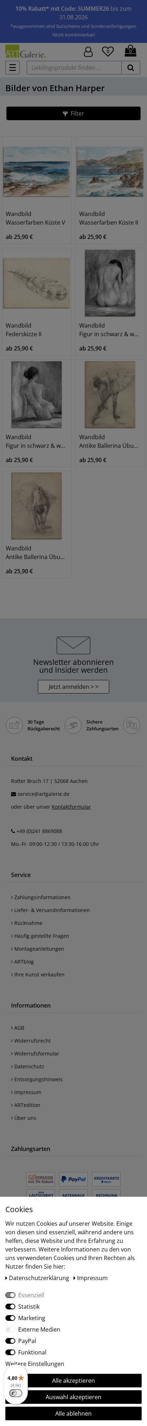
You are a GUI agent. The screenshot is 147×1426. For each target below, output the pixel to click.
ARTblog (23, 961)
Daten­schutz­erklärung (40, 1278)
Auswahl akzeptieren (73, 1397)
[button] (73, 113)
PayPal (27, 1341)
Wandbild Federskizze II (23, 330)
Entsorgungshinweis (38, 1079)
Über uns (24, 1117)
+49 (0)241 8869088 (39, 831)
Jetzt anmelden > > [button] (73, 687)
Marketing (31, 1318)
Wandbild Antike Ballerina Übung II (110, 441)
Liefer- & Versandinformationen (51, 910)
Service (21, 875)
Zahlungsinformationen (42, 897)
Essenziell (31, 1295)
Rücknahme (27, 923)
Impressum (27, 1092)
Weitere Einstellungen (34, 1364)
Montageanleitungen (38, 948)
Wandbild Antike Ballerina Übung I (37, 552)
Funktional (32, 1352)
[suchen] (130, 67)
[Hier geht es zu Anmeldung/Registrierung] (88, 51)
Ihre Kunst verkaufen (39, 974)
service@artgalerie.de (43, 793)
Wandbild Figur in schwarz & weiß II (110, 330)
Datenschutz (28, 1066)
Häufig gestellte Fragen (41, 935)
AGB (18, 1027)
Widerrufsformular (36, 1053)
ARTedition (26, 1105)
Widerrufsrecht (32, 1040)
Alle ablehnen (73, 1413)
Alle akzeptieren (73, 1381)
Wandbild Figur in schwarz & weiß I (37, 441)
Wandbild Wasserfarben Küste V (35, 218)
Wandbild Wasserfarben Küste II (108, 218)
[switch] (15, 1393)
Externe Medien (39, 1329)
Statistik (29, 1306)
